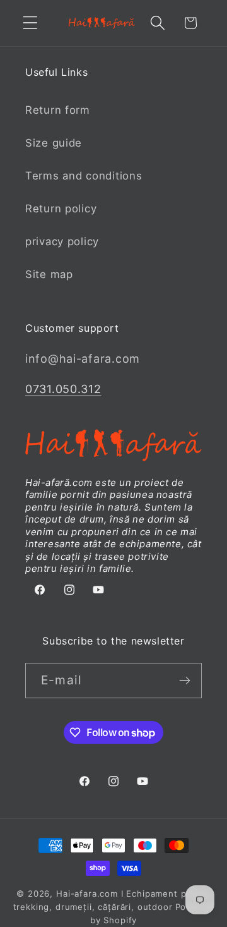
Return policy (60, 208)
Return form (57, 110)
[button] (30, 23)
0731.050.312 (63, 389)
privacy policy (62, 241)
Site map (49, 274)
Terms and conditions (83, 175)
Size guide (53, 142)
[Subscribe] (184, 680)
